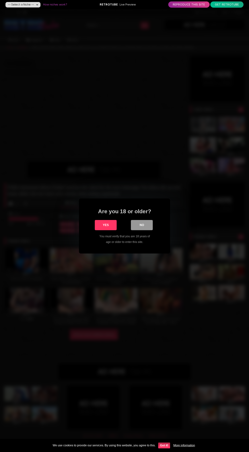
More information (184, 445)
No (142, 225)
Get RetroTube (227, 4)
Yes (106, 225)
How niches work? (55, 4)
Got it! (164, 445)
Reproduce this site (189, 4)
